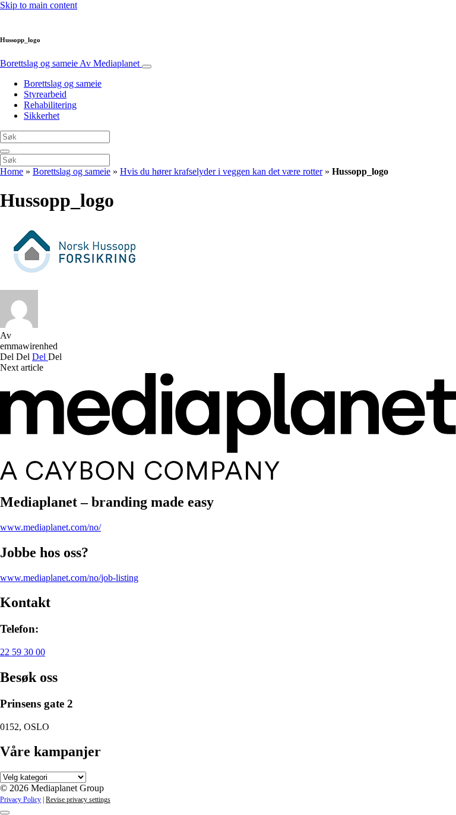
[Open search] (5, 151)
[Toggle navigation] (146, 66)
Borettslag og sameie (70, 63)
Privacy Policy (20, 799)
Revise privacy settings (78, 799)
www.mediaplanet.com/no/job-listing (69, 578)
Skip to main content (38, 5)
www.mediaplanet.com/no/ (50, 527)
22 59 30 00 (22, 652)
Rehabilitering (50, 105)
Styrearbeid (45, 94)
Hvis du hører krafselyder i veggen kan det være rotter (221, 171)
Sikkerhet (41, 115)
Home (11, 171)
